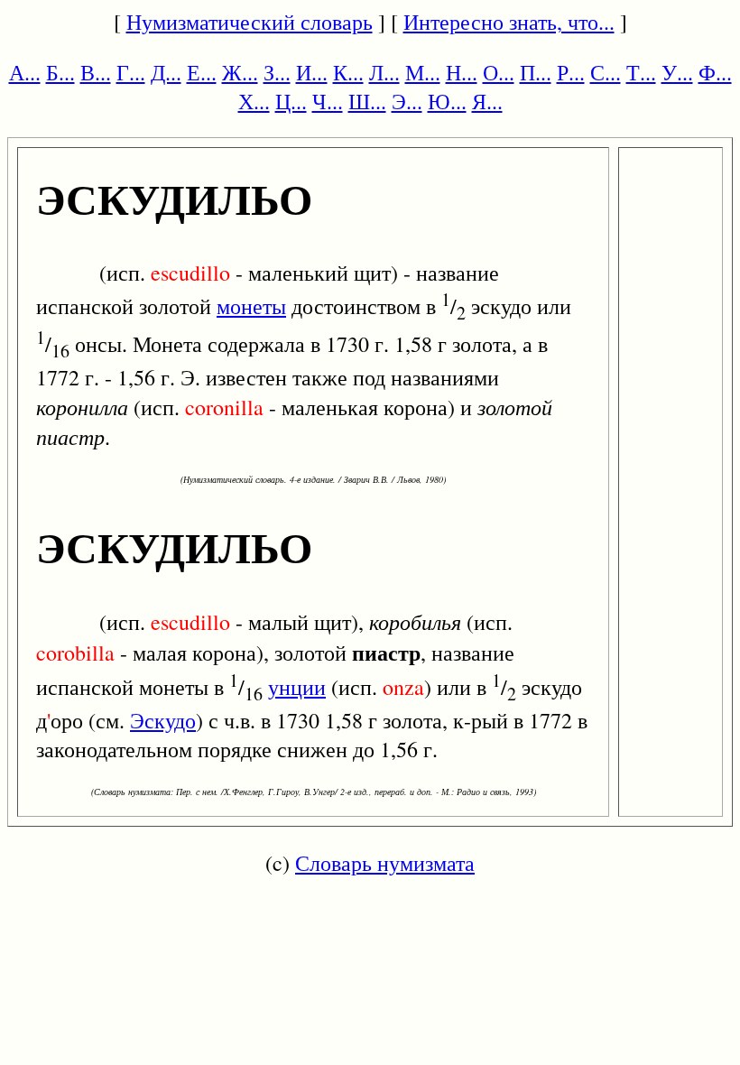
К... (348, 72)
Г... (130, 72)
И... (312, 72)
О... (498, 72)
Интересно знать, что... (509, 21)
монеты (251, 306)
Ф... (715, 72)
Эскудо (163, 720)
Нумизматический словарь (249, 21)
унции (297, 686)
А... (25, 72)
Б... (60, 72)
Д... (166, 72)
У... (677, 72)
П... (535, 72)
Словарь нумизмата (385, 862)
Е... (202, 72)
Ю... (447, 101)
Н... (461, 72)
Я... (487, 101)
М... (422, 72)
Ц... (291, 101)
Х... (254, 101)
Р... (571, 72)
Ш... (367, 101)
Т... (641, 72)
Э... (407, 101)
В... (95, 72)
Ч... (327, 101)
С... (605, 72)
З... (277, 72)
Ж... (240, 72)
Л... (384, 72)
